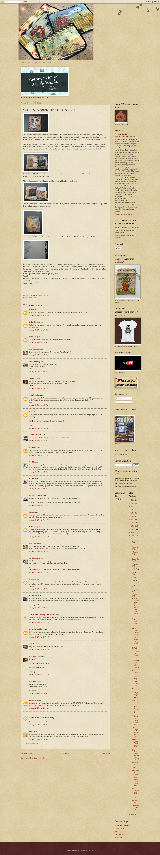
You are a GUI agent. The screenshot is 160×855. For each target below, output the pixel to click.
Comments (121, 402)
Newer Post (26, 753)
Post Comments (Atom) (38, 758)
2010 (133, 529)
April (134, 580)
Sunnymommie (34, 656)
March (135, 584)
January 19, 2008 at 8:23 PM (38, 608)
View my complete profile (123, 214)
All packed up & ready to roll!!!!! (135, 792)
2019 (133, 500)
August (135, 564)
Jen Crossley (33, 558)
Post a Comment (32, 744)
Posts (119, 398)
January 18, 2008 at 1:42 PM (38, 342)
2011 (133, 526)
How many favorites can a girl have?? (135, 754)
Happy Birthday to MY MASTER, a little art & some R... (135, 607)
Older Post (105, 753)
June (134, 572)
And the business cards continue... (135, 719)
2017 (133, 506)
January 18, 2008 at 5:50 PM (38, 441)
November (135, 547)
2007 (133, 814)
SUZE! (117, 831)
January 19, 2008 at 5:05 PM (38, 551)
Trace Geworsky (34, 362)
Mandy (31, 731)
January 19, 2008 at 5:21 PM (38, 589)
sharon (31, 512)
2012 (133, 523)
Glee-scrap (32, 700)
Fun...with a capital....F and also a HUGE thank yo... (135, 778)
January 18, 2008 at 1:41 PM (38, 330)
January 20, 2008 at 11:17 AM (39, 675)
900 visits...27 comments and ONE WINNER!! (135, 678)
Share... (135, 767)
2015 (133, 513)
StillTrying (32, 447)
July (134, 569)
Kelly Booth (33, 644)
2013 (133, 519)
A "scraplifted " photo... (135, 621)
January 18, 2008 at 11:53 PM (39, 537)
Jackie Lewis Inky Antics (123, 825)
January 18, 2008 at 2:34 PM (38, 355)
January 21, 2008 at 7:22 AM (38, 725)
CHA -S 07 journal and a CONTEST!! (135, 693)
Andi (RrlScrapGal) (35, 495)
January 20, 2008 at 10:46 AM (39, 649)
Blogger (90, 850)
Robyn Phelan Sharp (36, 629)
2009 (133, 532)
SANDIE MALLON (35, 435)
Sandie (31, 715)
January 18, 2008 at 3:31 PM (38, 388)
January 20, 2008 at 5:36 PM (38, 693)
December (135, 540)
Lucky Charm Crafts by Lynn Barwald (42, 614)
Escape (31, 579)
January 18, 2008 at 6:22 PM (38, 455)
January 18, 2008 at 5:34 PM (38, 428)
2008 (133, 536)
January (135, 594)
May (134, 577)
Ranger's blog (119, 828)
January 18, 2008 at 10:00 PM (39, 520)
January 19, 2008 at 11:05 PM (39, 622)
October (135, 552)
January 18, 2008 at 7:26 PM (38, 505)
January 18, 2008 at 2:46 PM (38, 372)
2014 (133, 516)
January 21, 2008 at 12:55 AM (39, 708)
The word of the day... (135, 807)
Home (66, 753)
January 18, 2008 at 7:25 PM (38, 472)
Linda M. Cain (34, 395)
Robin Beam (33, 596)
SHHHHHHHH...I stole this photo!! (135, 663)
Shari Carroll (33, 349)
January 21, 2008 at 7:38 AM (38, 739)
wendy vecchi (122, 134)
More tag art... (135, 801)
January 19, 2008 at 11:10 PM (39, 637)
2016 (133, 510)
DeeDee (31, 310)
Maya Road (32, 297)
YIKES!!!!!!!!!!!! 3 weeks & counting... (135, 706)
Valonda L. (32, 378)
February (136, 589)
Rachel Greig (33, 322)
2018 (133, 503)
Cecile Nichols (34, 412)
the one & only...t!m (121, 834)
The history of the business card (135, 731)
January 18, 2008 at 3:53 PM (38, 405)
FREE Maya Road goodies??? (135, 743)
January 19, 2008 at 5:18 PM (38, 572)
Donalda (32, 462)
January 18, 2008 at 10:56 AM (39, 315)
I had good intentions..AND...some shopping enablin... (135, 637)
